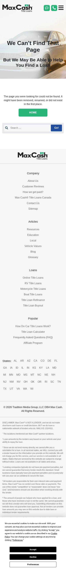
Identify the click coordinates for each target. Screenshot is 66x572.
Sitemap (33, 208)
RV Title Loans (33, 283)
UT (11, 388)
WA (25, 388)
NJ (4, 381)
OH (26, 381)
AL (15, 360)
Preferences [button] (18, 540)
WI (31, 388)
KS (34, 367)
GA (5, 367)
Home (33, 112)
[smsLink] (47, 8)
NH (53, 374)
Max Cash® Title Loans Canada (33, 197)
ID (17, 367)
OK (32, 381)
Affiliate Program (33, 343)
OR (39, 381)
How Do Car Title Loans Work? (33, 326)
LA (47, 367)
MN (11, 374)
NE (46, 374)
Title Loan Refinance (33, 300)
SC (52, 381)
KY (41, 367)
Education (33, 235)
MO (18, 374)
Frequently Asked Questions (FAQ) (33, 337)
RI (46, 381)
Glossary (33, 257)
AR (22, 360)
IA (11, 367)
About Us (33, 181)
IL (22, 367)
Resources (33, 229)
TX (5, 388)
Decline (33, 557)
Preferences (33, 564)
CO (42, 360)
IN (28, 367)
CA (35, 360)
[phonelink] (54, 8)
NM (12, 381)
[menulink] (61, 8)
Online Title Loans (33, 277)
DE (49, 360)
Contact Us (33, 203)
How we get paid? (33, 192)
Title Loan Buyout (33, 305)
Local (33, 240)
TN (59, 381)
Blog (33, 251)
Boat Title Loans (33, 294)
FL (56, 360)
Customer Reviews (33, 186)
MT (32, 374)
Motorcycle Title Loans (33, 289)
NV (19, 381)
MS (25, 374)
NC (39, 374)
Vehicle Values (33, 246)
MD (54, 367)
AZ (28, 360)
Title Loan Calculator (33, 331)
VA (18, 388)
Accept (33, 549)
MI (4, 374)
